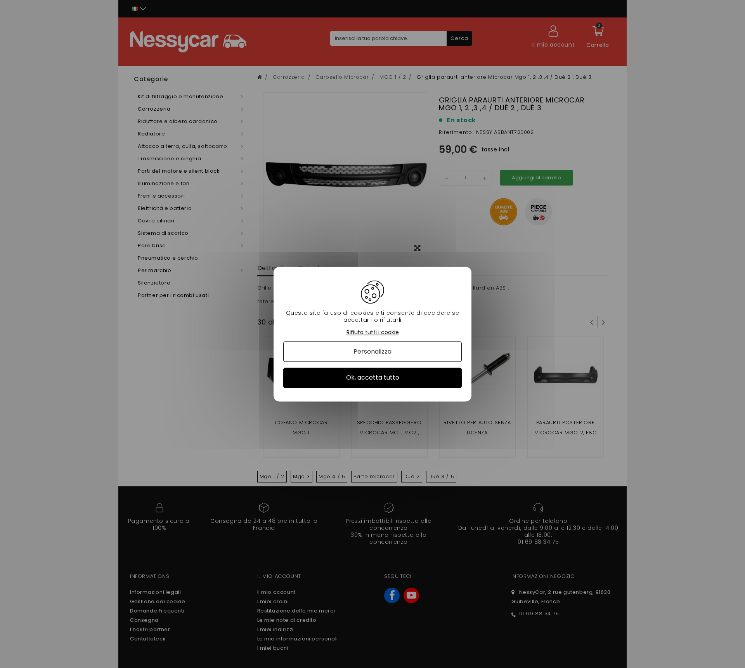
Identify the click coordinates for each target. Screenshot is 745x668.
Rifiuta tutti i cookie (373, 332)
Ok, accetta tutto (372, 377)
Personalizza (372, 351)
